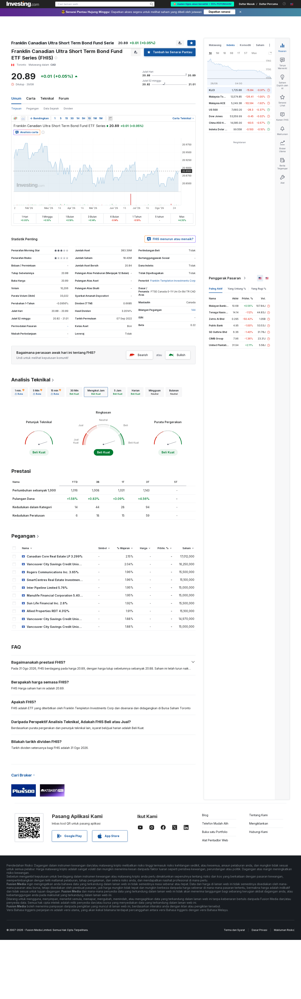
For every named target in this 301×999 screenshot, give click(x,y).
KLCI (212, 90)
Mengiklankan (258, 823)
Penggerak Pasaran (225, 278)
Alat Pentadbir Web (215, 840)
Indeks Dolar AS (218, 129)
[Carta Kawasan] (23, 118)
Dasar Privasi (259, 930)
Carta (30, 98)
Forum (64, 98)
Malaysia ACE (217, 103)
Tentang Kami (258, 815)
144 (193, 309)
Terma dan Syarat (234, 930)
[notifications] (284, 4)
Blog (205, 815)
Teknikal (47, 98)
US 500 (213, 109)
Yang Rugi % (258, 288)
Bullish (181, 355)
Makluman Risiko (284, 930)
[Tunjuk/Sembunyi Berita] (110, 118)
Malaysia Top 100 (219, 96)
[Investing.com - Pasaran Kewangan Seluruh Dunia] (23, 4)
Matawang (215, 45)
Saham (260, 45)
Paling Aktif (215, 288)
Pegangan (32, 108)
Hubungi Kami (258, 832)
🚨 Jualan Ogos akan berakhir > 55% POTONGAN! (202, 4)
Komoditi (245, 45)
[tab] (19, 392)
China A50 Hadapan (221, 122)
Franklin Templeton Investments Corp (173, 280)
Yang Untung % (236, 288)
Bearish (143, 355)
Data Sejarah (51, 108)
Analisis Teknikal (30, 380)
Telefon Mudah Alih (215, 823)
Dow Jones (216, 116)
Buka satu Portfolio (214, 832)
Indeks (230, 45)
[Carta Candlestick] (15, 118)
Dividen (68, 108)
